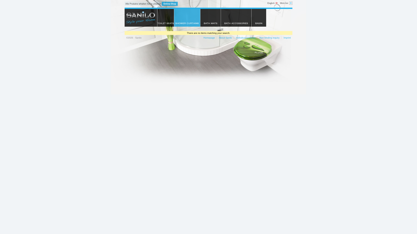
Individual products (245, 37)
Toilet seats (166, 24)
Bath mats (210, 24)
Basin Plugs (259, 25)
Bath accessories (236, 24)
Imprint (287, 37)
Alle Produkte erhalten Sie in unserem (150, 4)
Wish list (285, 3)
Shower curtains (187, 24)
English (271, 3)
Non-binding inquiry (269, 37)
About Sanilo (225, 37)
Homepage (209, 37)
